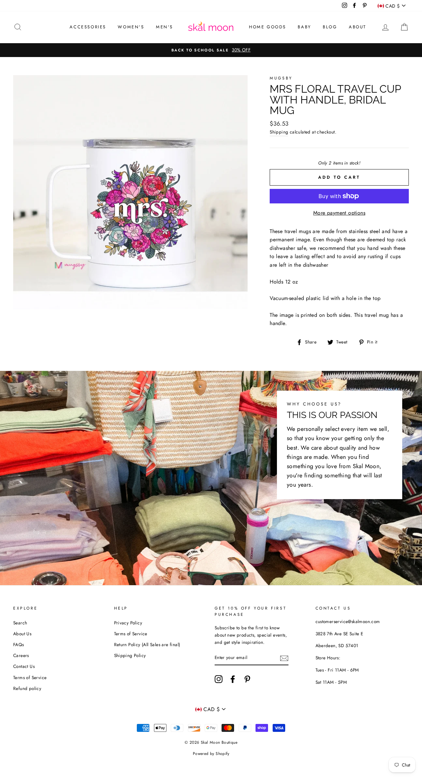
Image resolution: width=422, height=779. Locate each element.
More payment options (339, 213)
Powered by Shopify (211, 754)
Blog (330, 27)
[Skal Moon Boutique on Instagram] (219, 679)
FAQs (18, 644)
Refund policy (27, 688)
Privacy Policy (128, 622)
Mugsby (281, 78)
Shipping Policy (130, 655)
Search (20, 622)
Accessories (88, 27)
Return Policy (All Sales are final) (147, 644)
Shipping (279, 132)
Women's (131, 27)
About (357, 27)
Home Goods (267, 27)
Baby (304, 27)
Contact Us (24, 666)
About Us (22, 633)
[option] (211, 50)
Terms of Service (29, 677)
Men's (164, 27)
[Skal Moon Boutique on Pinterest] (247, 679)
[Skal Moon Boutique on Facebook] (233, 679)
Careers (21, 655)
